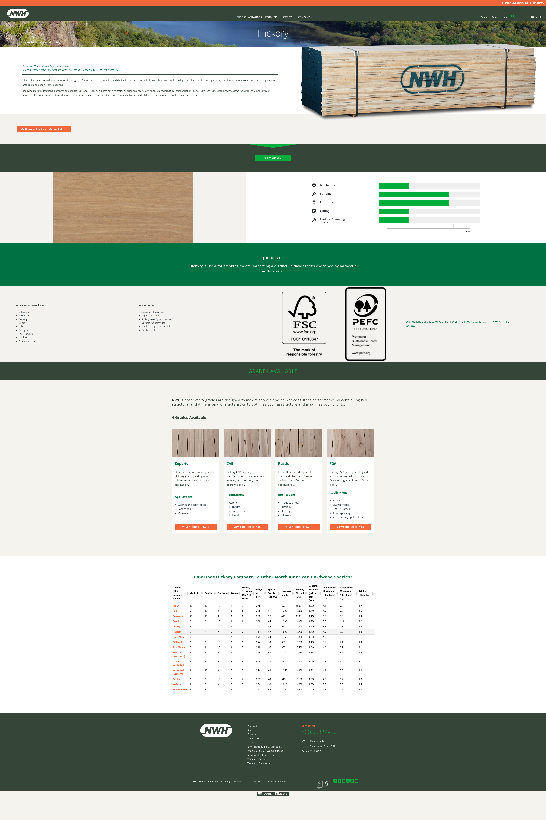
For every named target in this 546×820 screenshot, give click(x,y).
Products (36, 42)
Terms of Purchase (258, 763)
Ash (175, 610)
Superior (182, 463)
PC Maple (178, 642)
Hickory (177, 631)
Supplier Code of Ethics (261, 755)
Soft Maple (179, 647)
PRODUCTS (271, 17)
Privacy (256, 781)
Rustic (283, 463)
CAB (230, 463)
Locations (253, 738)
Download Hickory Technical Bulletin (46, 129)
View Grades (273, 157)
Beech (176, 621)
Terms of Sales (256, 759)
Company (253, 734)
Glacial (47, 42)
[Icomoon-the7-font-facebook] (339, 781)
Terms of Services (276, 781)
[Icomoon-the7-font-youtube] (356, 781)
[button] (187, 593)
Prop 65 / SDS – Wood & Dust (265, 750)
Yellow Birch (180, 689)
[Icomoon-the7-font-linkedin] (343, 781)
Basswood (178, 616)
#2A (333, 463)
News (505, 17)
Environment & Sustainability (265, 746)
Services (252, 730)
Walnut (177, 684)
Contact (485, 17)
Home (25, 42)
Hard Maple (179, 637)
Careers (495, 17)
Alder (176, 605)
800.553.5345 (318, 732)
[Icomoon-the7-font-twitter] (352, 781)
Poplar (176, 679)
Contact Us (308, 725)
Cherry (176, 626)
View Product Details (195, 527)
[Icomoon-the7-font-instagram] (335, 781)
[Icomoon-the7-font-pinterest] (348, 781)
